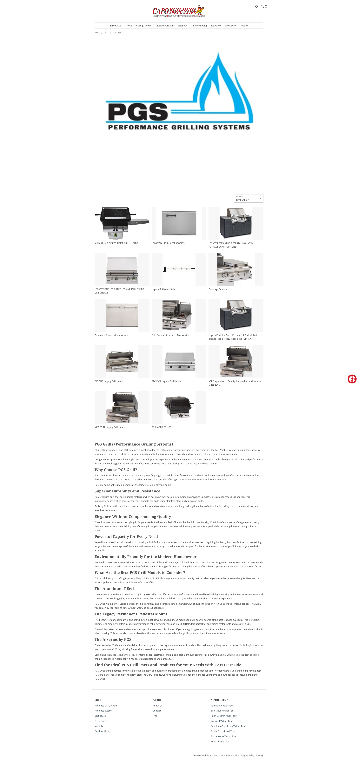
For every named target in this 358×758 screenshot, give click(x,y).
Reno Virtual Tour (220, 741)
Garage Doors (143, 25)
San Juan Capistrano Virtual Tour (228, 726)
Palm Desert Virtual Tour (223, 716)
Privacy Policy (218, 755)
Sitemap (259, 755)
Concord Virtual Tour (222, 721)
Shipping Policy (247, 755)
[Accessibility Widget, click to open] (352, 379)
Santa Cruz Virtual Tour (223, 731)
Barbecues (100, 716)
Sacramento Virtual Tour (224, 736)
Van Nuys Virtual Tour (222, 705)
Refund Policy (232, 755)
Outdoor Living (199, 25)
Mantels (182, 25)
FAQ (155, 716)
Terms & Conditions (202, 755)
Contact (244, 25)
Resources (230, 25)
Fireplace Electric (103, 710)
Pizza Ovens (101, 721)
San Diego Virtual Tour (222, 710)
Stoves (128, 25)
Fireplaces (115, 25)
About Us (216, 25)
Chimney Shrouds (164, 25)
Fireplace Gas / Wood (106, 705)
